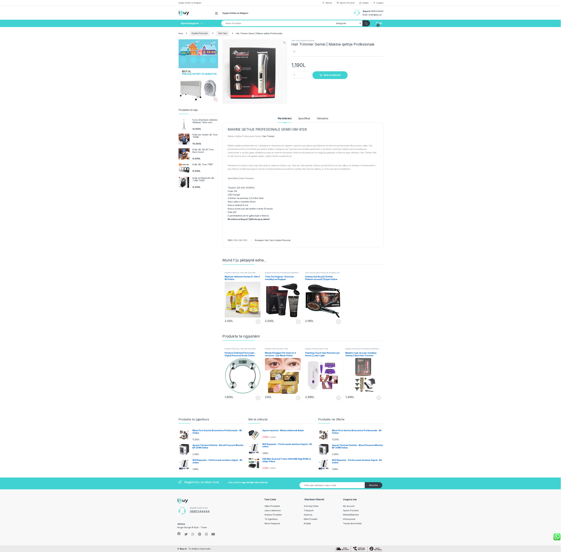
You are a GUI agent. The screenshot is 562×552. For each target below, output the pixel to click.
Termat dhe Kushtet (352, 523)
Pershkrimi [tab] (285, 118)
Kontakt (307, 523)
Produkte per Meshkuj (289, 273)
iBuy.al (183, 548)
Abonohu (373, 485)
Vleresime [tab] (322, 118)
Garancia (308, 514)
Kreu (181, 33)
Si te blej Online (311, 506)
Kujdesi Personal (200, 33)
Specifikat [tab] (304, 118)
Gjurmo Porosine (347, 3)
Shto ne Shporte (332, 75)
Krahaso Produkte (273, 514)
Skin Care (284, 349)
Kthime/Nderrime (351, 514)
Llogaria (379, 3)
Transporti (308, 510)
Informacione (349, 519)
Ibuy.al (243, 219)
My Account (348, 506)
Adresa (328, 3)
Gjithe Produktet (272, 506)
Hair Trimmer (268, 136)
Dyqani (365, 3)
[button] (284, 42)
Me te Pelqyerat (272, 523)
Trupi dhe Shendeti (248, 273)
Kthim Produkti (310, 519)
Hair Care (222, 33)
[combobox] (277, 23)
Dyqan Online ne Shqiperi (190, 3)
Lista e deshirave (273, 510)
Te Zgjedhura (271, 519)
